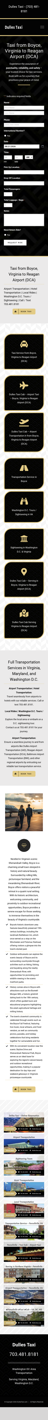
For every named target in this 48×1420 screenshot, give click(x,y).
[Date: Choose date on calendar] (42, 146)
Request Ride (15, 243)
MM (16, 162)
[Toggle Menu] (42, 27)
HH (5, 162)
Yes (8, 136)
